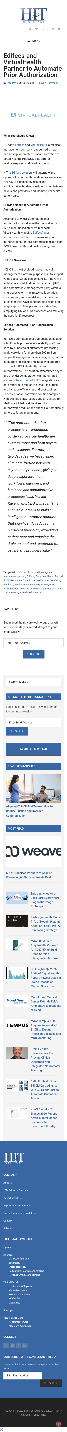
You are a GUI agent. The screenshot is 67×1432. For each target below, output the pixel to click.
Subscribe (8, 1228)
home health (36, 580)
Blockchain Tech (18, 1290)
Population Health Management (26, 1270)
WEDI (38, 592)
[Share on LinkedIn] (6, 93)
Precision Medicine (19, 1294)
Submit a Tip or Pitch (33, 748)
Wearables (14, 1302)
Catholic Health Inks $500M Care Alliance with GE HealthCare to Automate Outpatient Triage (45, 1090)
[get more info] (61, 29)
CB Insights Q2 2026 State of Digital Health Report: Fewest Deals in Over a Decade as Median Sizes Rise (46, 978)
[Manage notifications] (58, 1424)
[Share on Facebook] (18, 93)
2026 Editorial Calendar (16, 1190)
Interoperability (17, 1266)
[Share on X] (12, 93)
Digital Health (11, 1282)
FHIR (6, 580)
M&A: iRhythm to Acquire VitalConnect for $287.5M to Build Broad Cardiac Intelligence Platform (44, 949)
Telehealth (14, 1298)
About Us (8, 1182)
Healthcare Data (19, 580)
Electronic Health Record (49, 576)
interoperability (52, 580)
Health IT (8, 1254)
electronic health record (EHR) (22, 380)
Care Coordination (19, 1258)
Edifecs (19, 145)
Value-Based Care (13, 1317)
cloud (22, 576)
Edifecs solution (22, 172)
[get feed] (32, 29)
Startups (8, 1310)
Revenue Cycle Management (35, 588)
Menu (36, 40)
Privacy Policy (38, 1414)
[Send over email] (23, 93)
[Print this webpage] (29, 93)
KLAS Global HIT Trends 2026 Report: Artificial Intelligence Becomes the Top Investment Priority (44, 1118)
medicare (19, 584)
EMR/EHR (14, 1262)
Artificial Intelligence (35, 572)
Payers (44, 584)
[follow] (38, 29)
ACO (20, 572)
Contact (7, 1220)
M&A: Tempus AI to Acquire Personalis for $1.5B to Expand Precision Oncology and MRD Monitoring (46, 1029)
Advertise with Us (13, 1197)
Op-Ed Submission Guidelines (19, 1213)
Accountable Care (18, 1321)
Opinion (7, 1247)
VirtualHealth (39, 145)
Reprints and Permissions (17, 1205)
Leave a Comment (48, 82)
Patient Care (32, 584)
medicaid (8, 584)
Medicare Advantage (20, 1325)
